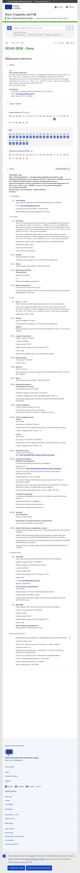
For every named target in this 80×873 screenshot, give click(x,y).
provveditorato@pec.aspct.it (25, 94)
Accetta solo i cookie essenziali (39, 868)
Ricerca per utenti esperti (35, 35)
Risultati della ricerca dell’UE (14, 836)
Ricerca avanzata (19, 35)
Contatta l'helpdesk (11, 776)
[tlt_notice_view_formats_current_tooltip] (69, 169)
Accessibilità (9, 804)
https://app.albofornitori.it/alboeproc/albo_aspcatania (37, 455)
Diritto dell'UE (9, 829)
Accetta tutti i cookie (16, 868)
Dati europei (9, 832)
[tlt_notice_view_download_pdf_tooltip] (10, 136)
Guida (7, 772)
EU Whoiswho (9, 840)
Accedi (60, 7)
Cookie (7, 800)
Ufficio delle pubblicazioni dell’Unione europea (21, 758)
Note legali (8, 797)
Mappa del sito (10, 818)
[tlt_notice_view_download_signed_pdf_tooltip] (54, 119)
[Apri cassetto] (7, 58)
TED (6, 43)
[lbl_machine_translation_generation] (32, 151)
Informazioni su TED (11, 814)
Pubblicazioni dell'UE (12, 844)
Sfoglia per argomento (53, 35)
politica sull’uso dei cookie (34, 859)
